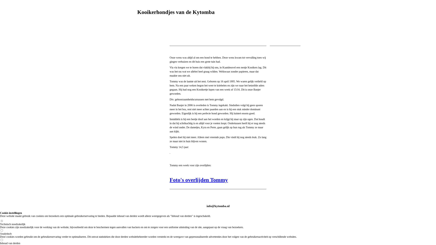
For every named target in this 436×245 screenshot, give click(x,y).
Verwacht (141, 121)
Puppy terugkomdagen (148, 160)
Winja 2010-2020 (146, 81)
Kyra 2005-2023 (146, 70)
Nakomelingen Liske (147, 154)
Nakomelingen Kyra (147, 143)
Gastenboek (142, 177)
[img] (218, 29)
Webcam (140, 126)
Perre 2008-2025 (146, 76)
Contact (140, 183)
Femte (140, 93)
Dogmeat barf (143, 171)
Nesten (140, 138)
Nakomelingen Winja (147, 149)
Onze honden (143, 53)
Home (139, 42)
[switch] (1, 221)
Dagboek (140, 166)
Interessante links (146, 188)
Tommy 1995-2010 (148, 59)
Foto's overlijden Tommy (199, 180)
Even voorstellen (145, 48)
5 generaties (142, 110)
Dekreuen (141, 132)
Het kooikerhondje (146, 115)
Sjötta (140, 98)
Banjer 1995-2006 (147, 65)
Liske (140, 87)
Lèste (140, 104)
